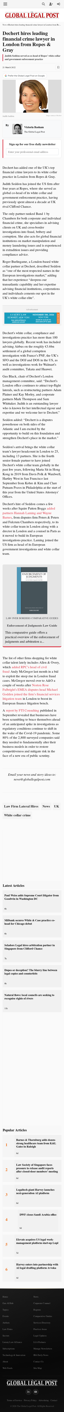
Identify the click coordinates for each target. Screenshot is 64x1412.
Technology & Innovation (14, 1355)
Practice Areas (40, 1329)
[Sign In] (58, 4)
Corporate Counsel (41, 1303)
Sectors (6, 1335)
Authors (6, 1322)
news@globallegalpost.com (32, 779)
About (5, 1361)
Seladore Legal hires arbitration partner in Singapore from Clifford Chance (29, 946)
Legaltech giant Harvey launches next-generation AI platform (35, 1191)
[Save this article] (58, 67)
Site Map (37, 1368)
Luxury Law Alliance (12, 1342)
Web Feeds (7, 1368)
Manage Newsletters (42, 1348)
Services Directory (42, 1322)
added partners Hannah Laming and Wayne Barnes (29, 512)
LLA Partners (39, 1342)
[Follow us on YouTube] (36, 1392)
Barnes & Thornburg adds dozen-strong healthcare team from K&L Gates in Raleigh (36, 1143)
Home (5, 1296)
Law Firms (7, 1329)
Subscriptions (9, 1348)
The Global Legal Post (34, 131)
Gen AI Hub (8, 1303)
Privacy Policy (30, 1400)
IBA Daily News (40, 1355)
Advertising (44, 1400)
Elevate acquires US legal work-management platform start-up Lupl (37, 1241)
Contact (54, 1400)
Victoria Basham (34, 127)
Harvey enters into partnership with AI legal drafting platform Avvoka (37, 1266)
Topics (6, 1309)
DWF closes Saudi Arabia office (38, 1215)
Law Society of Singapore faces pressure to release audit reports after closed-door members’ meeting (37, 1168)
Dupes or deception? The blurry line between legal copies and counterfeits (30, 971)
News (5, 24)
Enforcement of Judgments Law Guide (32, 625)
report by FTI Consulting (22, 710)
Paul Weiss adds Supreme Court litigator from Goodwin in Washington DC (31, 897)
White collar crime (17, 815)
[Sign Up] (51, 4)
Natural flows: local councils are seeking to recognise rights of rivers (29, 996)
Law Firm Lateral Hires (21, 806)
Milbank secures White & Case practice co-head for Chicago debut (29, 922)
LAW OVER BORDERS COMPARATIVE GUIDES (32, 618)
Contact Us (38, 1361)
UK (56, 806)
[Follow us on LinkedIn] (28, 1392)
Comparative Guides (42, 1316)
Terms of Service (14, 1400)
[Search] (43, 4)
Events (6, 1316)
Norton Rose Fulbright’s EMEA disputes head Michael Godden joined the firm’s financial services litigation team (31, 692)
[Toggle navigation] (5, 4)
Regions (37, 1309)
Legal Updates (40, 1335)
